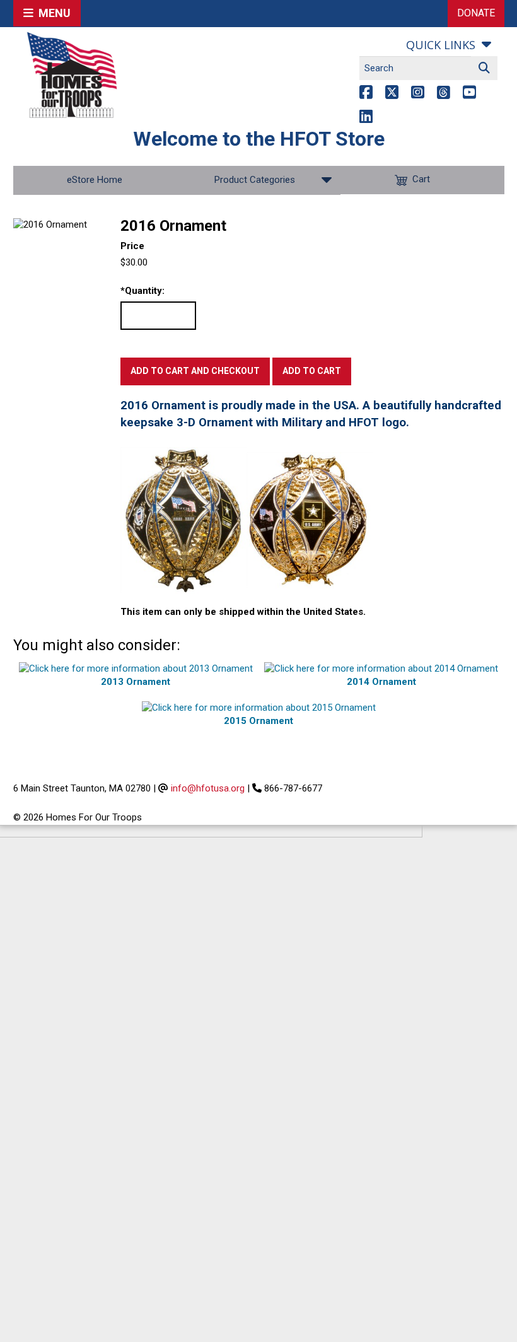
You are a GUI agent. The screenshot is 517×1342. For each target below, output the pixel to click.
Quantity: (142, 290)
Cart (421, 179)
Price (132, 246)
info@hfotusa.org (208, 788)
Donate (476, 13)
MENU (52, 13)
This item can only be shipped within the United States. (243, 611)
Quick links (440, 44)
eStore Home (94, 179)
